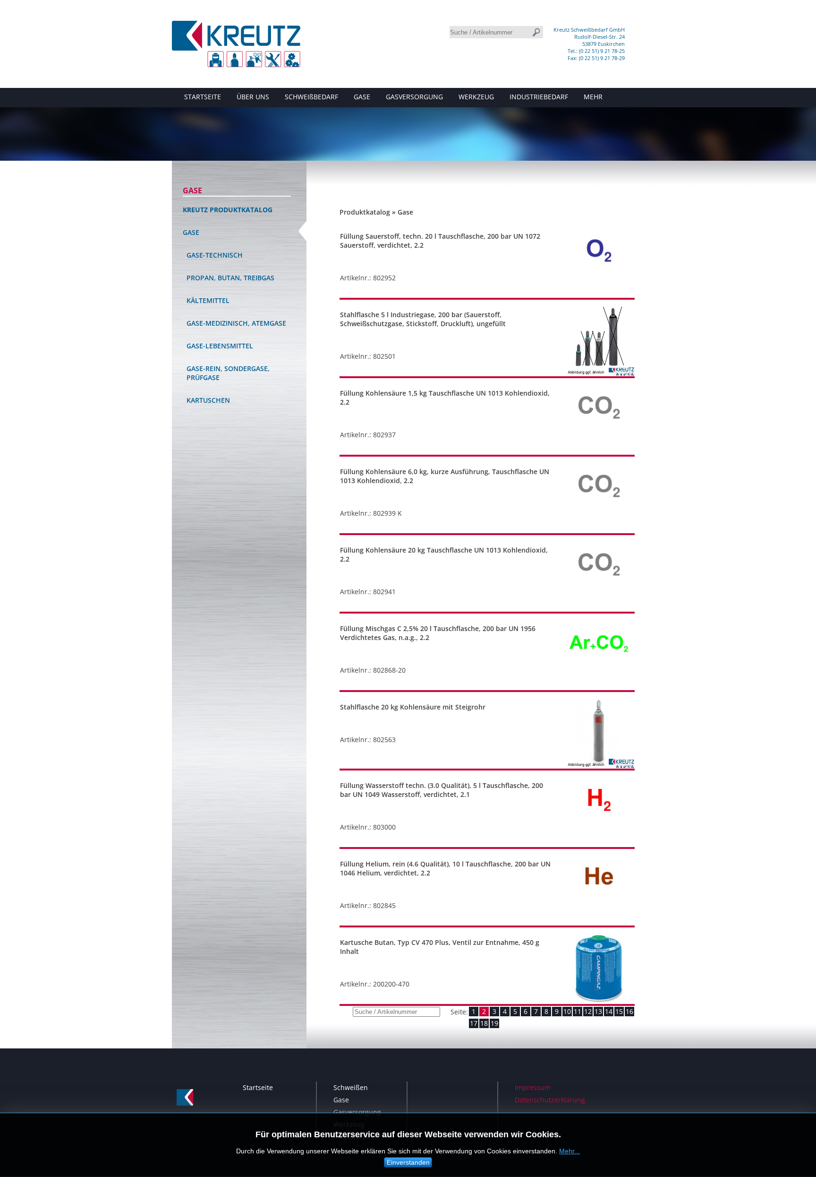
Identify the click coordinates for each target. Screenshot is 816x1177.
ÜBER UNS (253, 96)
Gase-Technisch (215, 255)
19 (494, 1023)
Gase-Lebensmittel (220, 345)
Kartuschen (208, 400)
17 (473, 1023)
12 (588, 1011)
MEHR (593, 96)
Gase (192, 190)
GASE (362, 96)
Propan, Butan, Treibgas (230, 277)
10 (567, 1011)
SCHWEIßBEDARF (311, 96)
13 (598, 1011)
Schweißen (350, 1087)
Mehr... (569, 1151)
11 (577, 1011)
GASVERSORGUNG (414, 96)
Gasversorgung (357, 1112)
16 (629, 1011)
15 (619, 1011)
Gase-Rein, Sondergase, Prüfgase (228, 373)
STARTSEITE (202, 96)
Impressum (533, 1087)
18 (484, 1023)
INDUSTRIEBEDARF (539, 96)
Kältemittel (208, 300)
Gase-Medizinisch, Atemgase (236, 323)
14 (608, 1011)
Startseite (258, 1087)
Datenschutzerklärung (550, 1099)
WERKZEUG (476, 96)
